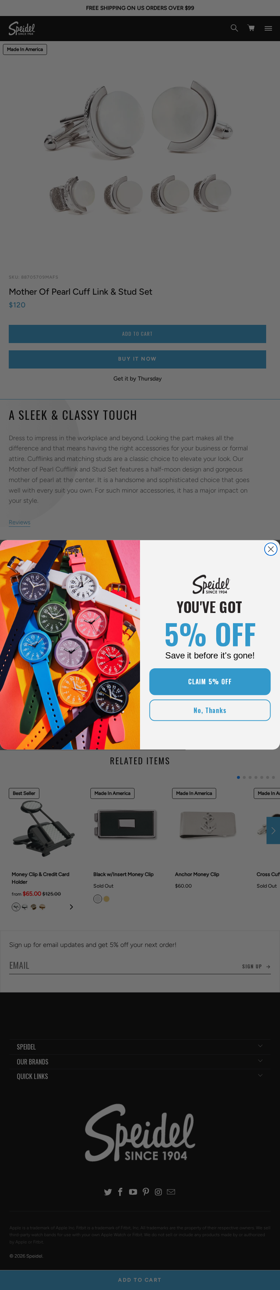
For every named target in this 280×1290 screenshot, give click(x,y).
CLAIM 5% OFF (210, 681)
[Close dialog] (271, 549)
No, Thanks (210, 710)
